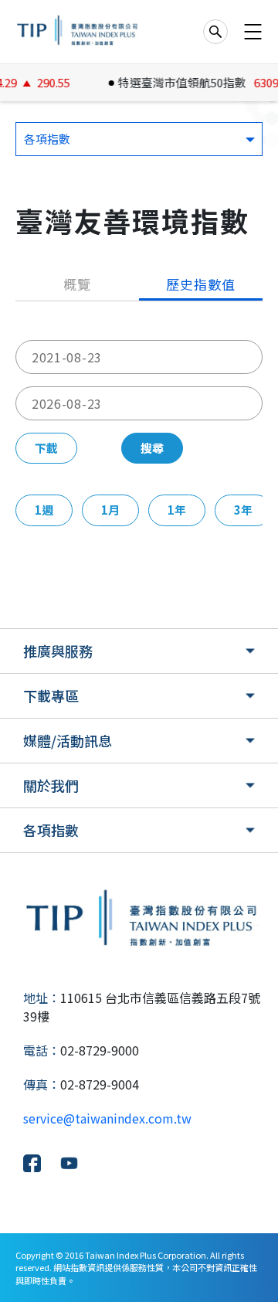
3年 (243, 509)
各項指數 (51, 830)
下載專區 (51, 695)
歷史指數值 (200, 284)
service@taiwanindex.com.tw (107, 1118)
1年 (177, 509)
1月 (110, 509)
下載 (46, 448)
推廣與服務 (58, 651)
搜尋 (152, 448)
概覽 (77, 284)
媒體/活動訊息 (67, 740)
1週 (44, 509)
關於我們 (51, 785)
